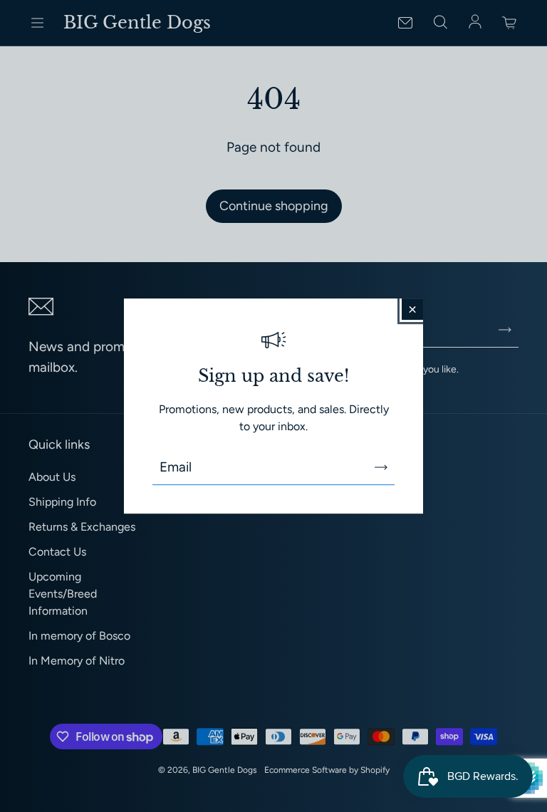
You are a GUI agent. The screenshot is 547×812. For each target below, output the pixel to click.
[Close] (412, 309)
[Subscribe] (381, 467)
